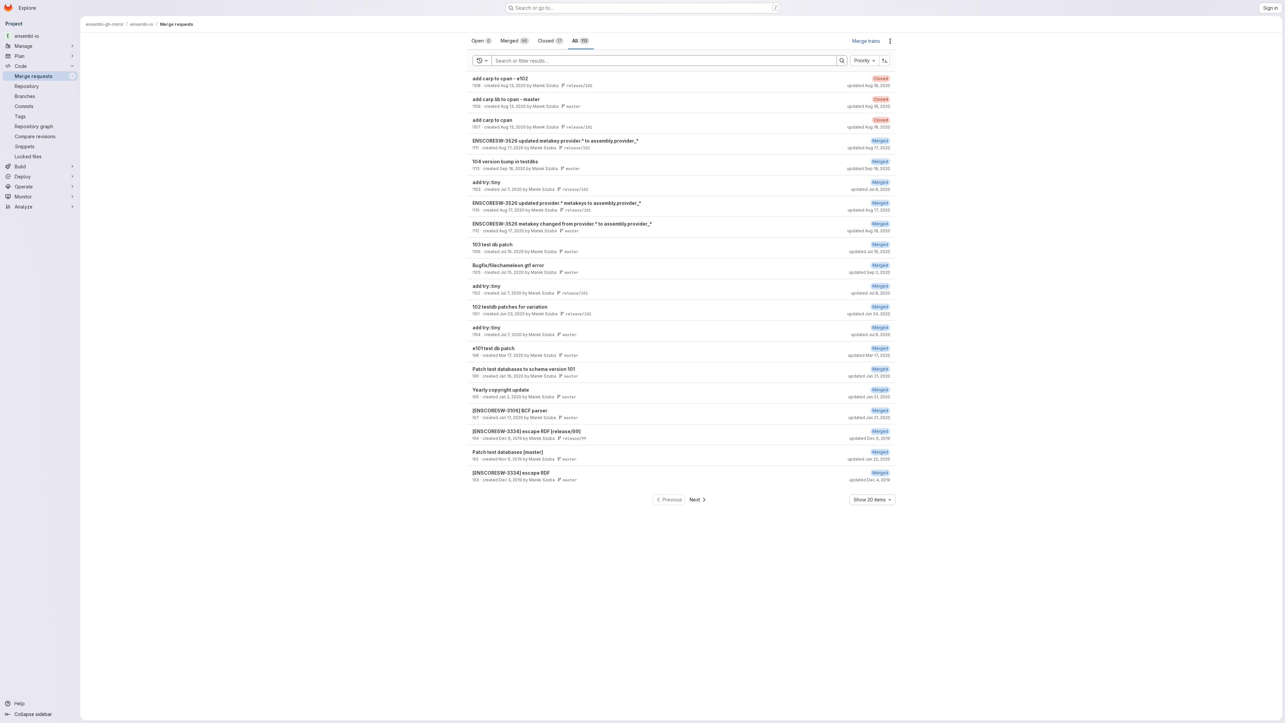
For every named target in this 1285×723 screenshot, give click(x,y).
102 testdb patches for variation (510, 307)
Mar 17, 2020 (511, 355)
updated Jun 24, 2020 (868, 313)
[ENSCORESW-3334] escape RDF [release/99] (527, 431)
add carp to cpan (492, 120)
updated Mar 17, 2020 (869, 355)
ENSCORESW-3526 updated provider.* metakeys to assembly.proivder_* (557, 203)
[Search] (842, 60)
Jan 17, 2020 (511, 417)
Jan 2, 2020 (510, 396)
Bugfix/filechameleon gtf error (508, 265)
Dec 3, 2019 (510, 479)
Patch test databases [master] (508, 452)
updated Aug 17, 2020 (869, 147)
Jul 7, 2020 (511, 189)
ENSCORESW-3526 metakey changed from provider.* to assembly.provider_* (562, 224)
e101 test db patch (494, 348)
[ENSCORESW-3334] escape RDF (511, 473)
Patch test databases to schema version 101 (524, 369)
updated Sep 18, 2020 (868, 168)
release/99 (574, 438)
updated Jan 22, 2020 (869, 459)
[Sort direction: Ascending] (884, 60)
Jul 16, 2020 (512, 251)
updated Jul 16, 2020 (869, 251)
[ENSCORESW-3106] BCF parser (510, 410)
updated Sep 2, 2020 (869, 272)
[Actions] (890, 41)
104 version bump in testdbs (505, 161)
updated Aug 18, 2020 (868, 85)
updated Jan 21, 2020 (869, 376)
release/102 (579, 85)
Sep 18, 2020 (512, 168)
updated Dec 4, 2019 (869, 479)
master (574, 106)
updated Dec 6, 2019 (869, 438)
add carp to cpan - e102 (500, 78)
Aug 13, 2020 (513, 85)
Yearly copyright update (501, 390)
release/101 (579, 127)
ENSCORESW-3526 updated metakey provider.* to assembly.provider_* (555, 141)
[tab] (481, 40)
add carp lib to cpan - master (506, 99)
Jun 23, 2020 (512, 313)
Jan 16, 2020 (511, 376)
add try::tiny (486, 182)
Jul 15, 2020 (512, 272)
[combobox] (864, 60)
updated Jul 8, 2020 (870, 189)
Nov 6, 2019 (510, 459)
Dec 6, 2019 (510, 438)
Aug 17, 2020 (511, 147)
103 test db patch (493, 244)
